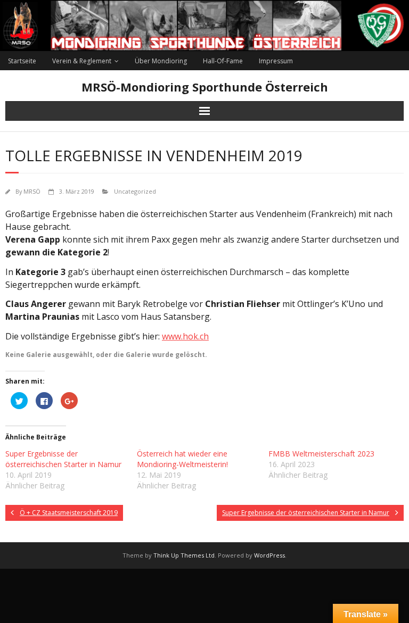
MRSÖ (31, 191)
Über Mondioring (161, 60)
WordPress (269, 555)
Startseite (22, 60)
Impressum (276, 60)
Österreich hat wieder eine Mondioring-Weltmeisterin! (182, 458)
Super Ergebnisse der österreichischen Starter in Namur (63, 458)
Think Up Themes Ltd (184, 555)
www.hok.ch (185, 336)
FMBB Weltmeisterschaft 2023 (321, 453)
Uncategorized (135, 191)
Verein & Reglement (81, 60)
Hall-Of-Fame (223, 60)
